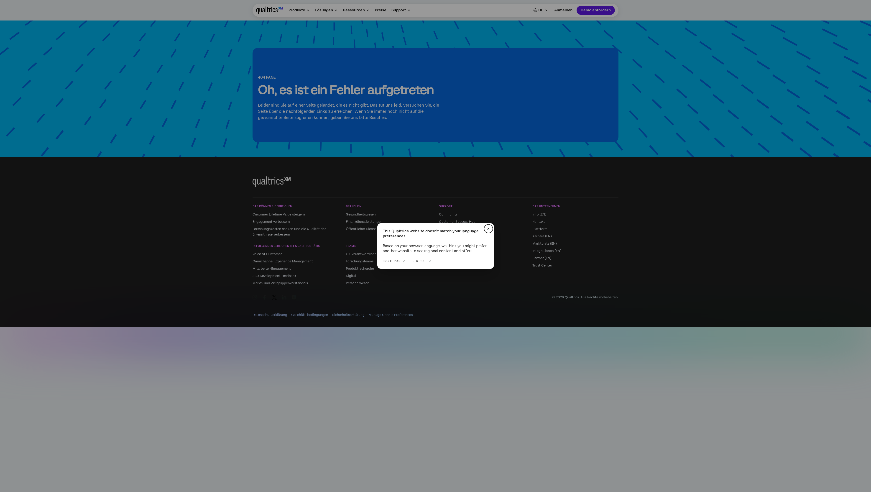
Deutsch (419, 261)
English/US (391, 261)
